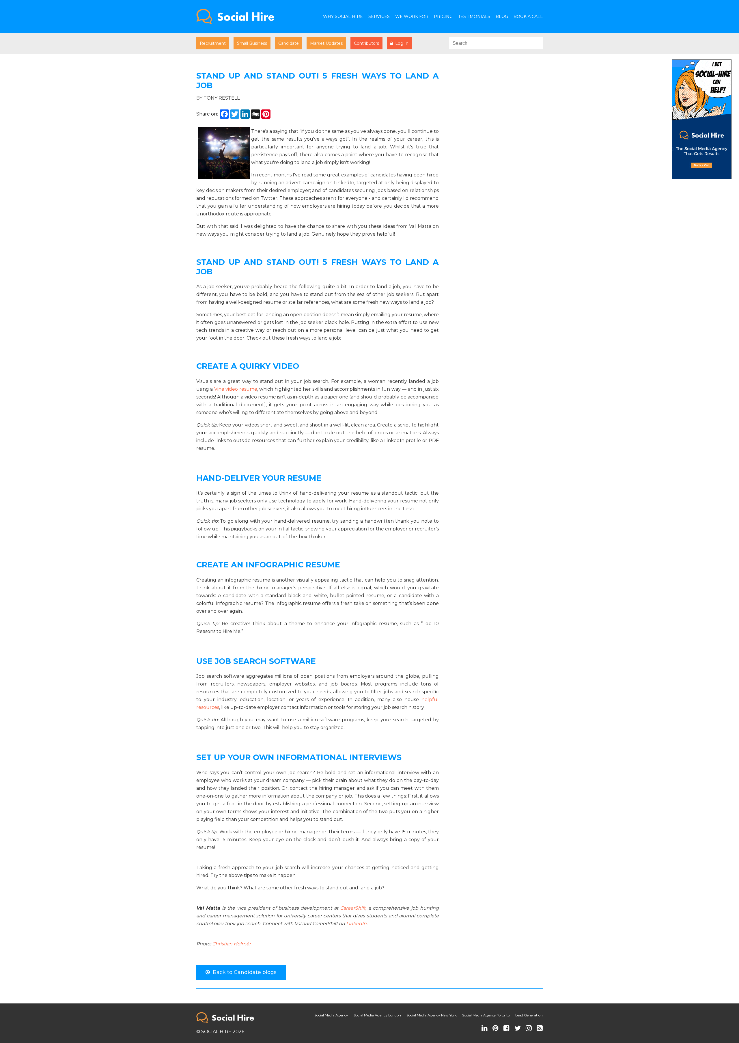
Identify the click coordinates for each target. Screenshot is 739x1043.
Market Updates (326, 43)
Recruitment (213, 43)
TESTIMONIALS (474, 16)
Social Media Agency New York (431, 1015)
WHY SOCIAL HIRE (343, 16)
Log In (400, 43)
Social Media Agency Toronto (486, 1015)
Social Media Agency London (377, 1015)
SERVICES (379, 16)
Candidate (288, 43)
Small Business (252, 43)
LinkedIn (356, 923)
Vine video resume (235, 389)
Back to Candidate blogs (243, 972)
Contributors (366, 43)
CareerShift (352, 908)
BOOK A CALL (528, 16)
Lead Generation (529, 1015)
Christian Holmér (231, 944)
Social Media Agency (331, 1015)
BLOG (502, 16)
